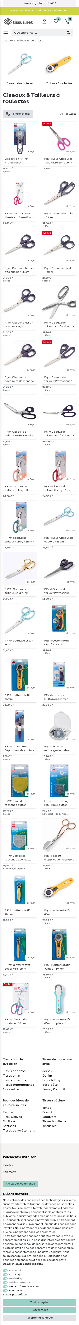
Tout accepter (39, 1302)
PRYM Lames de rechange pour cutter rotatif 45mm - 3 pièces (20, 858)
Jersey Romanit (53, 1089)
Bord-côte (50, 1084)
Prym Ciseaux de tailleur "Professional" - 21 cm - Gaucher (59, 324)
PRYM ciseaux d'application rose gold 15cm (59, 858)
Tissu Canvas (12, 1116)
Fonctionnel (16, 1290)
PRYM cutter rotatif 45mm (17, 697)
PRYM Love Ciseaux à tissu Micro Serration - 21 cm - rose (19, 215)
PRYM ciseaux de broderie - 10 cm (16, 1021)
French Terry (51, 1080)
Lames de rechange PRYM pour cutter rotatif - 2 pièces (57, 803)
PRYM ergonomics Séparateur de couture (19, 748)
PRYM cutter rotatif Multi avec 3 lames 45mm (56, 697)
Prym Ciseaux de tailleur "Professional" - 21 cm (59, 379)
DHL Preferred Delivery (24, 1286)
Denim (47, 1075)
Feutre (8, 1112)
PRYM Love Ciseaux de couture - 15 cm (58, 540)
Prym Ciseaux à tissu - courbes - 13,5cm (19, 324)
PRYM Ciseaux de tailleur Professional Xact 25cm (57, 591)
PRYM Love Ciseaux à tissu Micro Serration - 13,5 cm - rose (58, 161)
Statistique (16, 1274)
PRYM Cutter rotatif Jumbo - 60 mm (57, 967)
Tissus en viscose (15, 1080)
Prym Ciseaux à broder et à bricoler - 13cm (19, 270)
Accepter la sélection (39, 1317)
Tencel (47, 1107)
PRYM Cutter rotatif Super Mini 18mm (17, 967)
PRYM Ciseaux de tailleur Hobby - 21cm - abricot (19, 488)
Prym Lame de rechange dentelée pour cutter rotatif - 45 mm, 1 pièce (58, 748)
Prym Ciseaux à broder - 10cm (58, 270)
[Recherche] (68, 32)
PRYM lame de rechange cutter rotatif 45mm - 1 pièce (19, 803)
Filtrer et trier (21, 114)
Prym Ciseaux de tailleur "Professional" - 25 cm (59, 434)
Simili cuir (10, 1121)
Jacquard (49, 1116)
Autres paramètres (15, 1294)
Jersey (47, 1071)
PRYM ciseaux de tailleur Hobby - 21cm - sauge (19, 540)
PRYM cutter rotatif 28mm (17, 912)
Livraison (8, 1165)
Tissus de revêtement (19, 1130)
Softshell (9, 1126)
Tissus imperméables (18, 1084)
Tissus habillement (56, 1121)
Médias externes (19, 1282)
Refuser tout (39, 1310)
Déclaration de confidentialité (23, 1264)
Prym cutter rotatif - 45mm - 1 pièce (57, 1021)
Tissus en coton (14, 1071)
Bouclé (47, 1112)
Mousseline (11, 1089)
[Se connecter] (44, 21)
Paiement (9, 1172)
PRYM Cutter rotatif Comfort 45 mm (57, 642)
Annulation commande (20, 1183)
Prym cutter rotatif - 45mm (57, 912)
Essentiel (15, 1270)
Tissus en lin (11, 1075)
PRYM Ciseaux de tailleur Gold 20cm (17, 591)
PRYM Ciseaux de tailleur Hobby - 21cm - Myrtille (58, 488)
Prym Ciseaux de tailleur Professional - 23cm (19, 434)
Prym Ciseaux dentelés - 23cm (59, 215)
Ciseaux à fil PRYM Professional (16, 161)
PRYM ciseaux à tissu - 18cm (19, 642)
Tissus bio (49, 1126)
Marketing (15, 1278)
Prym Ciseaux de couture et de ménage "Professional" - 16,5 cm (20, 379)
